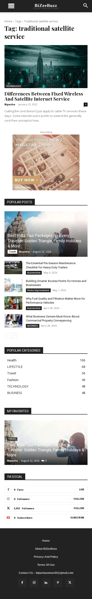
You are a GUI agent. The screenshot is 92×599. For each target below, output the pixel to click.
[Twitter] (69, 582)
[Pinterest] (58, 582)
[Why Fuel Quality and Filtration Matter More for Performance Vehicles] (13, 303)
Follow (79, 498)
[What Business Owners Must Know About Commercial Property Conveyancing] (13, 320)
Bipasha (9, 104)
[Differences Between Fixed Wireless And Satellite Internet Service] (46, 66)
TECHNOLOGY (13, 86)
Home (8, 21)
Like (81, 489)
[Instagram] (34, 582)
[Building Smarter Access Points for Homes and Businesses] (13, 285)
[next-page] (14, 336)
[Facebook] (22, 582)
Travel (12, 251)
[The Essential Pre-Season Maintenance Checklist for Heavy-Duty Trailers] (13, 267)
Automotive (33, 272)
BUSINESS (32, 325)
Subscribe (77, 517)
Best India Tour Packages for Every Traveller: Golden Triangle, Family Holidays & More (44, 240)
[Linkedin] (46, 582)
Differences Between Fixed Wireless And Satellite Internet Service (43, 96)
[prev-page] (7, 336)
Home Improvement (38, 290)
